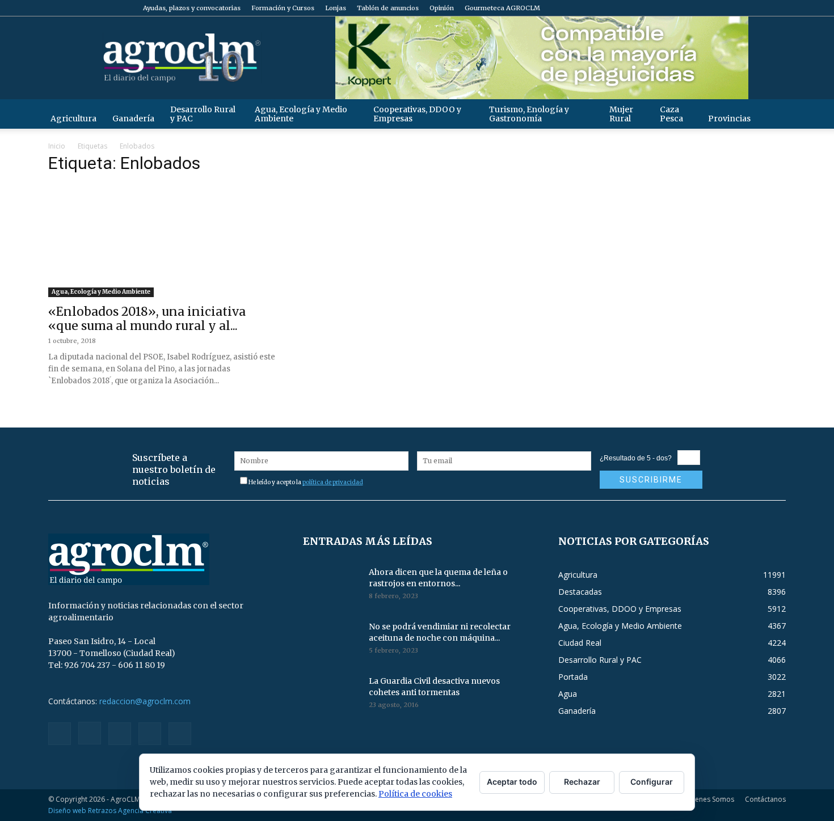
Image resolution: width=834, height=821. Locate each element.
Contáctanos (765, 799)
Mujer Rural (621, 114)
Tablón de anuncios (388, 8)
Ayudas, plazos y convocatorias (192, 8)
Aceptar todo (512, 781)
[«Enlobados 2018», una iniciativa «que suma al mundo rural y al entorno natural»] (162, 241)
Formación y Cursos (282, 8)
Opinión (441, 8)
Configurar (651, 781)
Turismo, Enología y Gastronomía (529, 114)
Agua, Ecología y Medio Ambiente (301, 114)
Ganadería (133, 118)
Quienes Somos (709, 799)
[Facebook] (702, 8)
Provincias (729, 118)
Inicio (56, 146)
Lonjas (335, 8)
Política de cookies (415, 794)
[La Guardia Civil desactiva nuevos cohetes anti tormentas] (331, 695)
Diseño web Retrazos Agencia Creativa (110, 810)
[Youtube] (777, 8)
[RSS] (739, 8)
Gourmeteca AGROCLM (502, 8)
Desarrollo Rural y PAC (202, 114)
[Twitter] (758, 8)
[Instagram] (721, 8)
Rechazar (582, 781)
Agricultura (73, 118)
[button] (772, 113)
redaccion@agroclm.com (145, 701)
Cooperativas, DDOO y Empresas (417, 114)
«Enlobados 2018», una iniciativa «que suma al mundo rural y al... (147, 318)
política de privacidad (332, 482)
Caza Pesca (671, 114)
